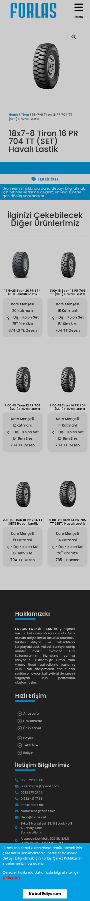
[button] (45, 894)
